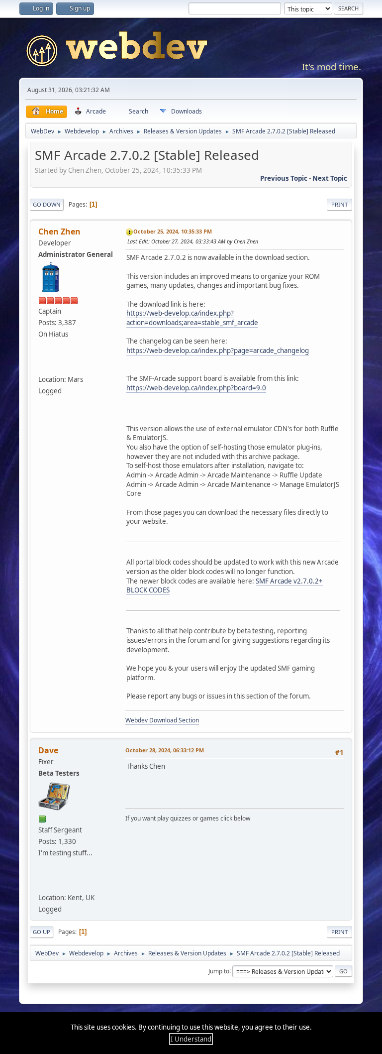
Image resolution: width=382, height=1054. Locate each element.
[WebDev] (45, 364)
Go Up (41, 932)
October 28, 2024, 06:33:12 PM (164, 750)
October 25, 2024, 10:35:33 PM (172, 231)
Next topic (329, 178)
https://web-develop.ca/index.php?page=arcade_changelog (217, 350)
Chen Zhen (59, 231)
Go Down (47, 204)
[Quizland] (45, 883)
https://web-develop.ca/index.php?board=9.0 (196, 387)
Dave (48, 750)
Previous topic (283, 178)
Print (339, 204)
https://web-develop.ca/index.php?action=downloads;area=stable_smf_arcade (192, 318)
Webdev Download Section (162, 720)
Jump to (218, 970)
